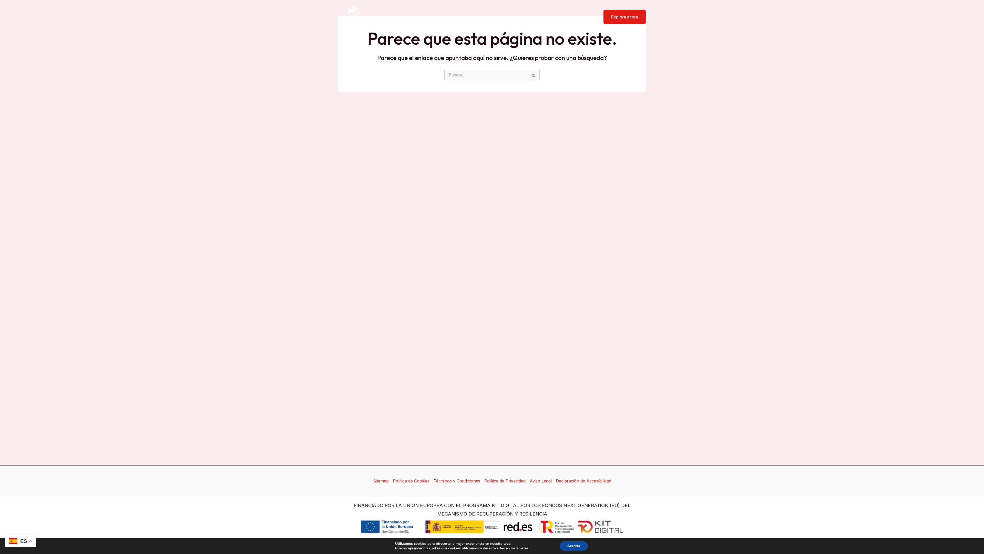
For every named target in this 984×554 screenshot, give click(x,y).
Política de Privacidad (505, 480)
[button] (621, 17)
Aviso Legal (541, 480)
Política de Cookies (411, 480)
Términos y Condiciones (457, 480)
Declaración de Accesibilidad (583, 480)
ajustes (522, 548)
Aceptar (573, 545)
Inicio (557, 16)
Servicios (579, 16)
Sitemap (381, 480)
